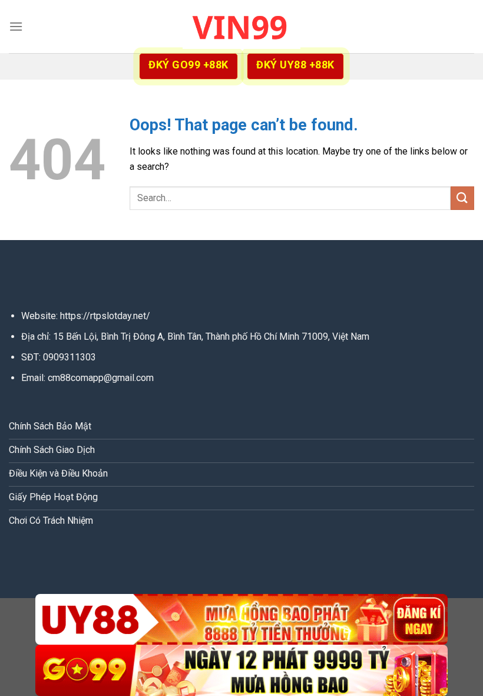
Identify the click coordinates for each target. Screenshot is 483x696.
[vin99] (241, 26)
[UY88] (241, 619)
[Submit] (462, 197)
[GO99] (241, 670)
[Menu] (16, 26)
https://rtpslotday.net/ (105, 315)
